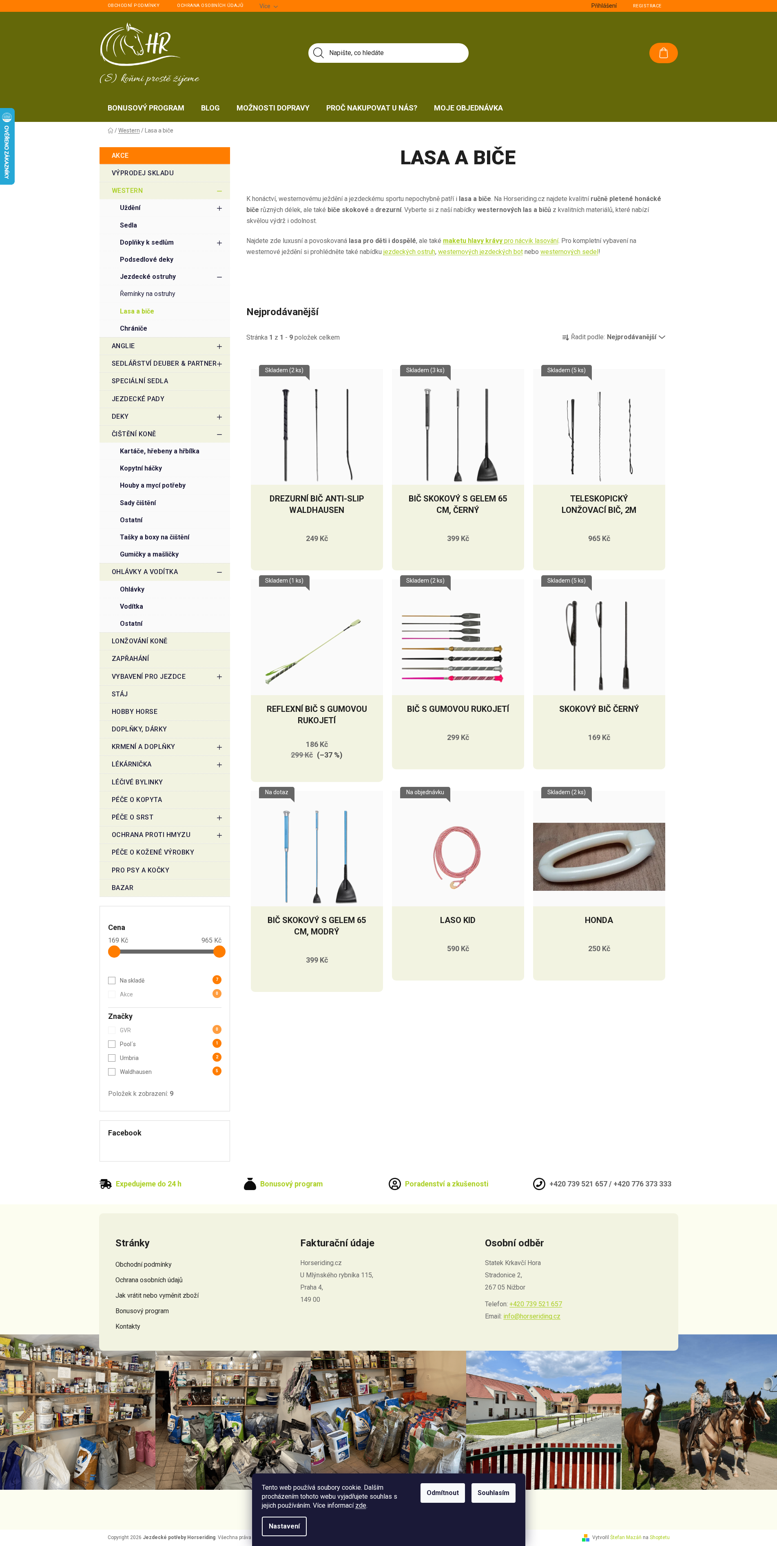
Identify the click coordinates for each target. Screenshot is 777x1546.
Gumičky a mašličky (149, 554)
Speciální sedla (140, 381)
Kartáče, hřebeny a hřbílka (159, 451)
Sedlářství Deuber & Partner (164, 363)
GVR (169, 1030)
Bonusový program (142, 1311)
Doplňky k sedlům (147, 242)
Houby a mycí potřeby (153, 485)
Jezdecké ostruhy (148, 276)
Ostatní (131, 520)
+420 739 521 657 (535, 1304)
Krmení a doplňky (143, 747)
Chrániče (133, 328)
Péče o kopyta (137, 800)
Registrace (647, 6)
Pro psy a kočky (141, 870)
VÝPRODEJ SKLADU (143, 173)
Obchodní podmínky (134, 5)
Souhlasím (493, 1493)
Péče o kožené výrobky (153, 852)
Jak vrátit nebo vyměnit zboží (157, 1295)
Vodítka (131, 606)
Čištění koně (134, 434)
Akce (120, 155)
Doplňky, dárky (139, 729)
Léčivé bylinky (137, 782)
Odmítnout (443, 1493)
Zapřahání (130, 659)
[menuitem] (146, 108)
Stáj (120, 694)
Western (127, 190)
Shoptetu (660, 1537)
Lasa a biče (137, 311)
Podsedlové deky (146, 259)
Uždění (130, 208)
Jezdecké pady (138, 399)
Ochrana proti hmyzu (151, 835)
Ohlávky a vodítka (145, 572)
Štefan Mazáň (626, 1537)
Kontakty (127, 1326)
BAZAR (123, 888)
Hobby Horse (135, 712)
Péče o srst (133, 817)
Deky (120, 416)
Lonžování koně (140, 641)
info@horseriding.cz (531, 1316)
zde (360, 1505)
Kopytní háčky (141, 468)
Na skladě (169, 980)
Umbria (169, 1058)
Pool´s (169, 1044)
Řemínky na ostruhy (147, 294)
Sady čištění (138, 503)
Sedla (128, 225)
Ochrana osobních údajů (210, 5)
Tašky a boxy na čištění (154, 537)
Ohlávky (132, 589)
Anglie (123, 346)
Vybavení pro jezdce (149, 676)
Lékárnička (132, 764)
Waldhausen (169, 1072)
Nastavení (284, 1526)
